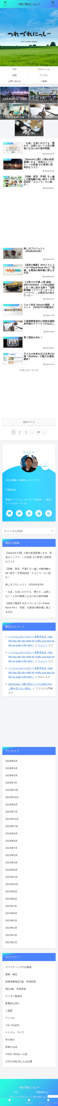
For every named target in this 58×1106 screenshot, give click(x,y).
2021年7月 (11, 906)
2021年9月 (11, 891)
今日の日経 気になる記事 (18, 1061)
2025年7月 (11, 811)
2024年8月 (11, 840)
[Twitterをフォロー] (19, 513)
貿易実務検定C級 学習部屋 (20, 981)
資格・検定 (11, 974)
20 (38, 432)
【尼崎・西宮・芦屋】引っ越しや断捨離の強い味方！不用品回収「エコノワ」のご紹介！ (28, 573)
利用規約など (42, 1092)
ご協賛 (8, 1010)
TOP (16, 1092)
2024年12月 (12, 818)
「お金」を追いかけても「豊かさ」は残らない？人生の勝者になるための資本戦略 (28, 594)
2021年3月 (11, 935)
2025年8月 (11, 804)
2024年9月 (11, 833)
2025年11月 (11, 789)
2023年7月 (11, 847)
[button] (52, 531)
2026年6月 (11, 760)
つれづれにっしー (29, 4)
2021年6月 (11, 913)
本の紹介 (10, 1039)
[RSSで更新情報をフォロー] (48, 513)
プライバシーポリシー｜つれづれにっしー (29, 1096)
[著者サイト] (9, 513)
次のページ (29, 421)
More (45, 466)
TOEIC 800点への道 (16, 1054)
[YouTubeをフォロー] (29, 513)
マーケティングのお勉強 (18, 967)
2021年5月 (11, 920)
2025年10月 (12, 797)
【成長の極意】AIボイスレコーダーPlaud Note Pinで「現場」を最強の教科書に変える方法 (28, 607)
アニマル (10, 1017)
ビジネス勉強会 (13, 995)
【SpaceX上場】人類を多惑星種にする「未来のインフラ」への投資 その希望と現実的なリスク (28, 557)
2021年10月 (11, 884)
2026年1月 (11, 782)
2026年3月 (11, 775)
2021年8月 (11, 898)
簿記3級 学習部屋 (15, 988)
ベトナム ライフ (14, 1032)
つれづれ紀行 (12, 1025)
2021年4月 (11, 927)
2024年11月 (11, 826)
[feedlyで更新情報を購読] (38, 513)
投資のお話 (11, 1046)
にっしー (29, 452)
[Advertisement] (29, 218)
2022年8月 (11, 869)
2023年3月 (11, 862)
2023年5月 (11, 855)
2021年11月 (11, 876)
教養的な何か (12, 1003)
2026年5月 (11, 768)
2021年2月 (11, 942)
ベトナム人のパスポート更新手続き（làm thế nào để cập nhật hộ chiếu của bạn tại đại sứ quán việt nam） (31, 641)
